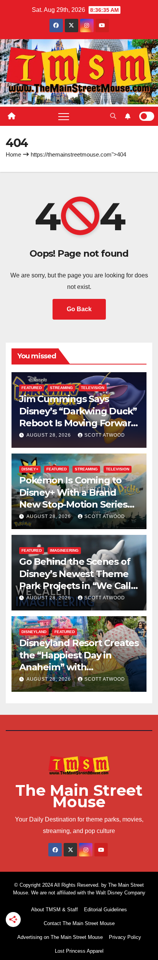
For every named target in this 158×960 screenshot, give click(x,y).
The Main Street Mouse (79, 796)
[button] (113, 116)
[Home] (11, 116)
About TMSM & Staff (54, 909)
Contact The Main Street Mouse (79, 923)
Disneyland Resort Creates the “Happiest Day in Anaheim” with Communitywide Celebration (79, 666)
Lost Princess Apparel (79, 951)
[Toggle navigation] (63, 116)
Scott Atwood (104, 435)
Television (92, 388)
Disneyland (33, 632)
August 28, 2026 (49, 435)
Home (13, 154)
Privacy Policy (125, 937)
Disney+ (29, 469)
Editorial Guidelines (105, 909)
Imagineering (64, 550)
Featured (31, 388)
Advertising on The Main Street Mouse (60, 937)
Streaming (61, 388)
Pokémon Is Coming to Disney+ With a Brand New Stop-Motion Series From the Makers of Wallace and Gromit (73, 504)
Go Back (79, 309)
